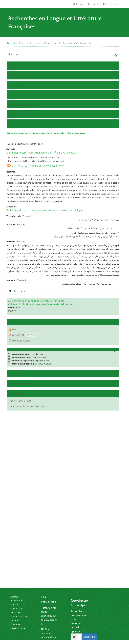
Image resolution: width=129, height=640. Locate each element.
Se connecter (112, 4)
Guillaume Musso (16, 210)
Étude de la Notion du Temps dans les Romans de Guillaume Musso (46, 133)
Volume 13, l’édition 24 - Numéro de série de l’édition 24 (40, 304)
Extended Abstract (21, 340)
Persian (79, 4)
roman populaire (37, 210)
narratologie (76, 210)
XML (13, 329)
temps (51, 210)
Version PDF (23, 335)
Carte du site (17, 628)
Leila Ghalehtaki (66, 152)
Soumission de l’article (22, 104)
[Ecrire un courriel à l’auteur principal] (53, 152)
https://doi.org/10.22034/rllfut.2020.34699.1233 (37, 166)
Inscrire (94, 4)
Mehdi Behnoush (16, 152)
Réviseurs (15, 114)
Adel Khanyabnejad (40, 152)
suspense (62, 210)
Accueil (11, 43)
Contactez (15, 124)
